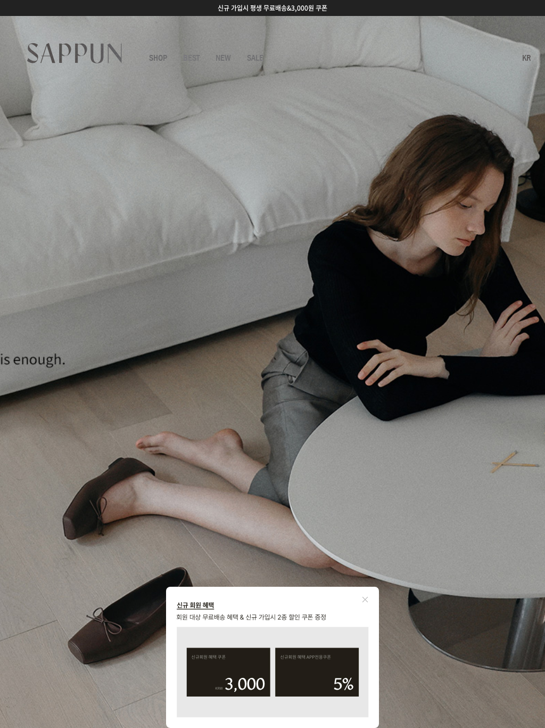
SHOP (158, 58)
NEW (223, 58)
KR (526, 58)
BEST (191, 58)
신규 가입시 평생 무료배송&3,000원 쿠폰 (272, 8)
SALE (255, 58)
